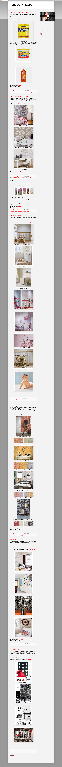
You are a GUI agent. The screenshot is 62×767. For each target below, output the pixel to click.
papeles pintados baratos (22, 211)
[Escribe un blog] (25, 90)
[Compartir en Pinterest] (28, 90)
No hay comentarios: (20, 90)
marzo (43, 27)
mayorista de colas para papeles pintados (15, 92)
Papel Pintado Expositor (15, 182)
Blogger (36, 760)
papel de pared (28, 177)
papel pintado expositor (16, 211)
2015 (42, 26)
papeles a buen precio (16, 535)
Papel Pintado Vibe (14, 649)
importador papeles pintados (22, 177)
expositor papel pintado (22, 210)
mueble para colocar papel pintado (29, 210)
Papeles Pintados (20, 528)
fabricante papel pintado (15, 399)
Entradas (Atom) (15, 755)
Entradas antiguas (34, 754)
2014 (42, 33)
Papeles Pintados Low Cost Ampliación (19, 404)
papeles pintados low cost (26, 535)
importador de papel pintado (21, 399)
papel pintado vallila (21, 645)
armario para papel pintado (16, 210)
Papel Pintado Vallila (14, 539)
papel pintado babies (27, 399)
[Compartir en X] (26, 90)
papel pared (21, 92)
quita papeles (32, 92)
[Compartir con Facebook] (27, 90)
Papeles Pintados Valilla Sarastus (23, 103)
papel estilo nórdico (32, 177)
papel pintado (24, 92)
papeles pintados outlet (27, 211)
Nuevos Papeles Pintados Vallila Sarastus (19, 96)
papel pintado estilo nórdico (15, 645)
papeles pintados (20, 85)
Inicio (21, 754)
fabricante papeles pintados (16, 177)
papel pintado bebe (32, 399)
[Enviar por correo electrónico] (24, 90)
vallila (28, 645)
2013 (42, 34)
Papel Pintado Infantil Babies (16, 215)
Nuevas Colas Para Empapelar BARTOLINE (20, 12)
